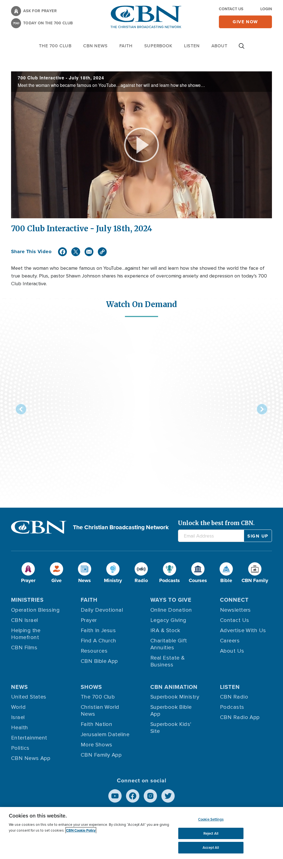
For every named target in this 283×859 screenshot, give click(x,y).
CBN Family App (101, 755)
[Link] (102, 251)
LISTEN (192, 46)
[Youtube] (115, 796)
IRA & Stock (165, 630)
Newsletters (235, 610)
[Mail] (89, 251)
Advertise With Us (243, 630)
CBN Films (24, 647)
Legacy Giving (168, 620)
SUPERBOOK (158, 46)
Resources (94, 651)
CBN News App (30, 758)
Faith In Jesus (98, 630)
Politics (20, 748)
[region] (141, 833)
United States (28, 697)
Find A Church (98, 640)
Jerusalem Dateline (105, 734)
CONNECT (234, 600)
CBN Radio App (240, 717)
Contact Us (231, 9)
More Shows (96, 744)
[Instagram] (150, 796)
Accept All (211, 847)
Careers (230, 640)
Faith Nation (96, 724)
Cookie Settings (211, 819)
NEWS (19, 687)
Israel (18, 717)
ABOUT (219, 46)
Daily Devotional (102, 610)
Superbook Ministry (174, 697)
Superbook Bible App (171, 710)
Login (266, 9)
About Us (232, 651)
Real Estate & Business (167, 661)
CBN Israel (24, 620)
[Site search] (241, 48)
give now (245, 22)
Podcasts (232, 707)
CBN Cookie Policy (81, 830)
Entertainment (29, 738)
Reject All (210, 833)
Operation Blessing (35, 610)
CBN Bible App (99, 661)
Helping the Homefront (26, 634)
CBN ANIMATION (174, 687)
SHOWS (91, 687)
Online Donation (171, 610)
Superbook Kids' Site (171, 728)
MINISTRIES (27, 600)
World (18, 707)
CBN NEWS (95, 46)
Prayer (89, 620)
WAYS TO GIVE (171, 600)
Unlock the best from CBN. (216, 523)
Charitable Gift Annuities (168, 644)
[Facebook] (62, 251)
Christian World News (100, 710)
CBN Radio (234, 697)
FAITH (126, 46)
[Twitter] (75, 251)
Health (19, 727)
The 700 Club (55, 46)
